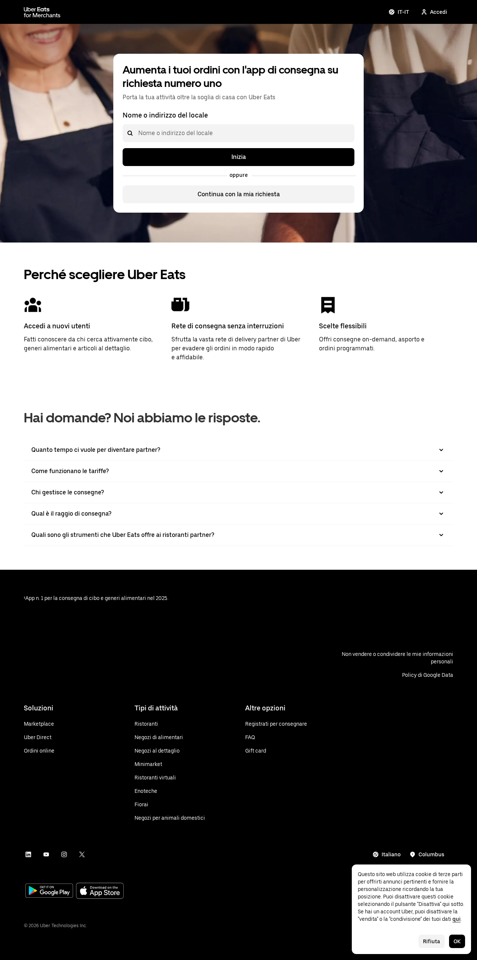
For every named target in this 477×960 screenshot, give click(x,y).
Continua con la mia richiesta (239, 194)
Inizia (238, 156)
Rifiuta (431, 941)
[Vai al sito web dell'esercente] (42, 11)
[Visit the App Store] (100, 891)
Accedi (438, 12)
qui (456, 919)
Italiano (391, 854)
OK (457, 941)
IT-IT (403, 12)
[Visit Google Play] (49, 891)
